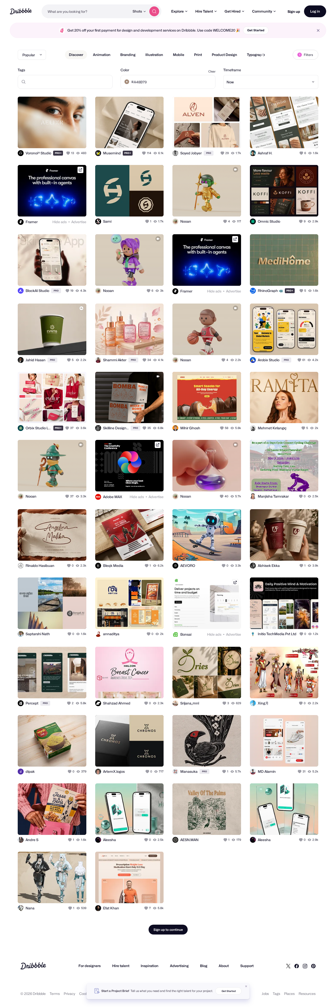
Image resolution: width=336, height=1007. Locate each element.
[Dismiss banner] (246, 986)
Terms (55, 993)
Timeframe (232, 70)
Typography (256, 55)
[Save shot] (67, 139)
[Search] (154, 11)
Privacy (69, 993)
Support (247, 966)
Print (198, 55)
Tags (21, 70)
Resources (307, 993)
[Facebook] (296, 966)
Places (289, 993)
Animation (101, 55)
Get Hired (233, 11)
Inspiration (149, 966)
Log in (315, 11)
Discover (76, 55)
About (224, 966)
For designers (89, 966)
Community (262, 11)
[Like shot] (77, 139)
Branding (128, 55)
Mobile (178, 55)
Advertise (78, 222)
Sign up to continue (168, 930)
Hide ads (59, 222)
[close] (318, 30)
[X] (288, 966)
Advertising (179, 966)
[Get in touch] (57, 139)
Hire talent (120, 966)
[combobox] (86, 11)
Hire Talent (204, 11)
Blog (203, 966)
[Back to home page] (21, 11)
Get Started (255, 30)
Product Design (224, 55)
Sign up (294, 11)
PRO (58, 153)
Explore (177, 11)
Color (125, 70)
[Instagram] (305, 966)
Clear (211, 71)
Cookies (85, 993)
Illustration (154, 55)
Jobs (265, 993)
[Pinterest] (313, 966)
